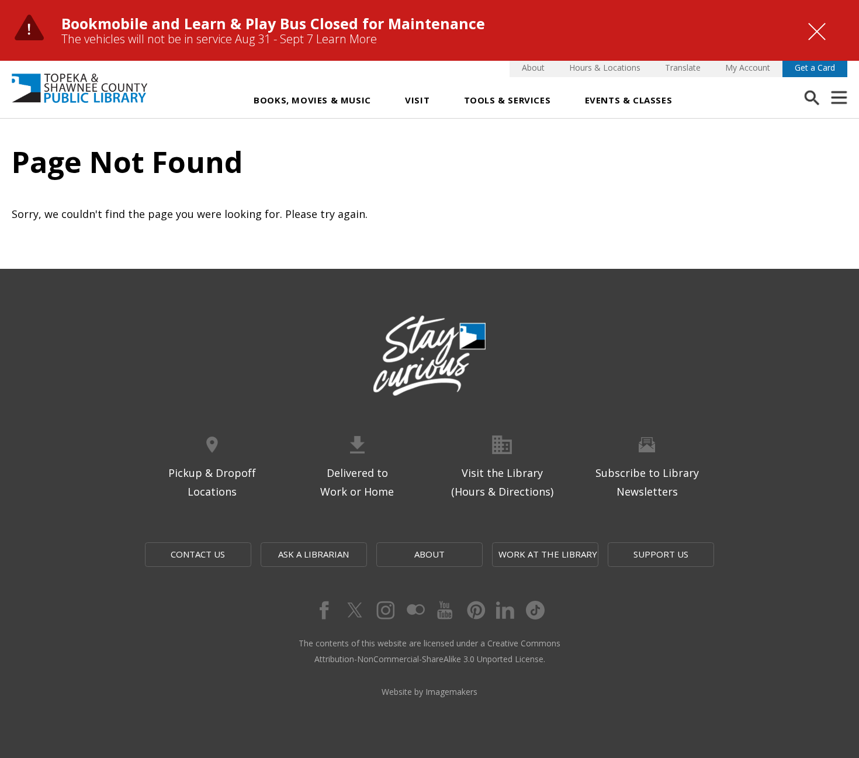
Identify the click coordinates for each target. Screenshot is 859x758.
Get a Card (815, 67)
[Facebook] (323, 610)
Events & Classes (629, 100)
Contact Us (198, 554)
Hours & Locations (604, 67)
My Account (747, 67)
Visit (417, 100)
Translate (683, 67)
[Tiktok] (535, 610)
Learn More (346, 39)
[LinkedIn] (505, 610)
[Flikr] (414, 610)
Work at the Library (547, 554)
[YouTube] (444, 610)
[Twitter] (353, 610)
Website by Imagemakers (429, 691)
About (533, 67)
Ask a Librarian (313, 554)
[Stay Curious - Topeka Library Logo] (429, 356)
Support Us (660, 554)
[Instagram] (383, 610)
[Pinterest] (475, 610)
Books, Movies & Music (312, 100)
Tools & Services (507, 100)
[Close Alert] (817, 31)
